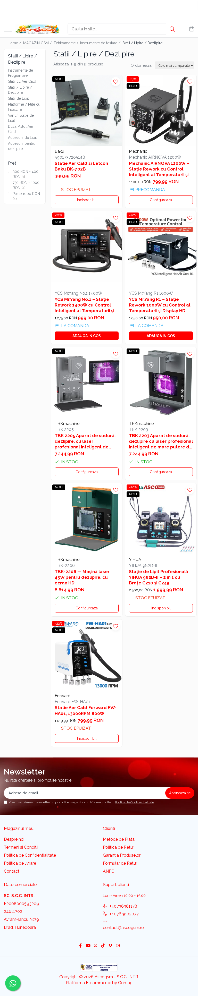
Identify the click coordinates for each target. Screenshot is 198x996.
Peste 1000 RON (26, 194)
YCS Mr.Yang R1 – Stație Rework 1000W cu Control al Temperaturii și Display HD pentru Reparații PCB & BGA (159, 305)
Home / (15, 43)
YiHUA (135, 559)
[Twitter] (95, 946)
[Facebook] (80, 946)
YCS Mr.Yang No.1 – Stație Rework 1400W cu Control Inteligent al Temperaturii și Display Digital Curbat (84, 305)
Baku (59, 151)
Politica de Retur (118, 847)
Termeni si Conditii (21, 847)
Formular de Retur (120, 863)
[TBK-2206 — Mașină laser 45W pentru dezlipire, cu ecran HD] (86, 518)
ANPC (108, 871)
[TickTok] (103, 946)
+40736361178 (123, 906)
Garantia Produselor (122, 855)
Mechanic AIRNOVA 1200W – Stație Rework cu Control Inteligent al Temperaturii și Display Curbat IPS (159, 169)
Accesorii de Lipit (22, 137)
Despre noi (14, 839)
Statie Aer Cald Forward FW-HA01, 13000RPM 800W (86, 710)
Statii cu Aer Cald (22, 81)
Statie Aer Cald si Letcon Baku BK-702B (81, 166)
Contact (11, 871)
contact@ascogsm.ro (123, 927)
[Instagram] (117, 946)
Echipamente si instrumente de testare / (87, 43)
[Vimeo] (110, 946)
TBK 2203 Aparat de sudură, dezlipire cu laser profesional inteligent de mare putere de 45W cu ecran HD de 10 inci (161, 441)
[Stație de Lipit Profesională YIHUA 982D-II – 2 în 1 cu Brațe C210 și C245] (160, 518)
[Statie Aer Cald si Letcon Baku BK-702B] (86, 110)
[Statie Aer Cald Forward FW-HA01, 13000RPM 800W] (86, 655)
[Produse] (7, 29)
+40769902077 (124, 914)
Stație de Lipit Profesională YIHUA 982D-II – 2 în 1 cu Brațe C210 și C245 (158, 577)
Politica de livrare (20, 863)
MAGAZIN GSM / (38, 43)
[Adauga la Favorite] (115, 81)
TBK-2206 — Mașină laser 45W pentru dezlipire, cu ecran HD (82, 577)
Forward (62, 695)
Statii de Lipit (18, 98)
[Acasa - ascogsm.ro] (37, 29)
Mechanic (138, 151)
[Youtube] (88, 946)
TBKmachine (67, 423)
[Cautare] (172, 29)
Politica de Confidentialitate (134, 802)
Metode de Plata (119, 839)
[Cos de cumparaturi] (191, 29)
